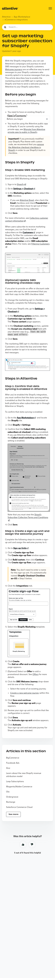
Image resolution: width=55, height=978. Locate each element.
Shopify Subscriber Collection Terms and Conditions (28, 516)
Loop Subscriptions (15, 781)
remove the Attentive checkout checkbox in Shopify (26, 147)
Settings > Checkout (23, 188)
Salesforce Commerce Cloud (19, 807)
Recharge (10, 802)
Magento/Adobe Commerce (19, 786)
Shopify (20, 184)
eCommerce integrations (16, 19)
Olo (7, 791)
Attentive (6, 16)
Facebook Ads (12, 763)
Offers (35, 674)
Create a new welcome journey (24, 693)
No (32, 844)
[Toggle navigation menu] (50, 8)
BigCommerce (12, 757)
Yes (23, 844)
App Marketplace (22, 16)
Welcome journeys (13, 69)
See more (13, 814)
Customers (28, 232)
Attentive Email (27, 200)
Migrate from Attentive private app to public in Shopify (26, 131)
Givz (8, 768)
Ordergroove (12, 796)
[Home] (10, 8)
